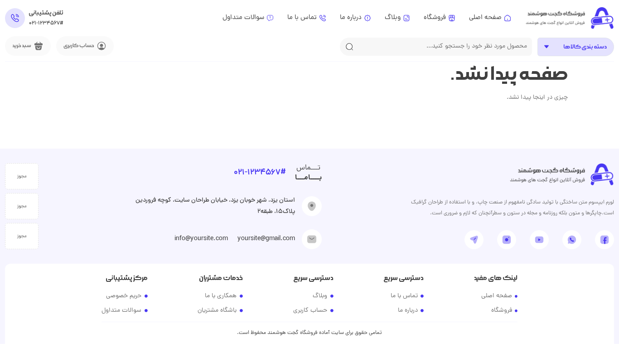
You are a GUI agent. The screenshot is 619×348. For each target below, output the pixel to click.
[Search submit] (349, 47)
